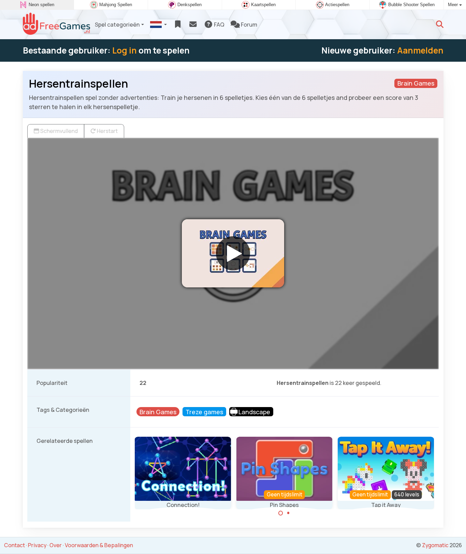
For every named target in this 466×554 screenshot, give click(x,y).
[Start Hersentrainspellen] (233, 253)
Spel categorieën (117, 24)
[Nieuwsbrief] (193, 24)
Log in (124, 50)
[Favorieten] (177, 24)
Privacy (37, 545)
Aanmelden (420, 50)
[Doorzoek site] (439, 24)
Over (55, 545)
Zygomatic (435, 545)
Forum (248, 24)
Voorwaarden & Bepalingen (99, 545)
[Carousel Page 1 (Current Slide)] (280, 513)
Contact (14, 545)
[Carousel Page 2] (288, 513)
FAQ (218, 24)
